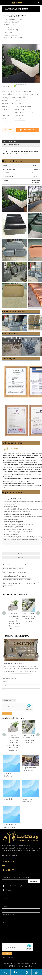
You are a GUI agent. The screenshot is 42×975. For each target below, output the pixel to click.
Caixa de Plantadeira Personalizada (14, 576)
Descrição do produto (11, 141)
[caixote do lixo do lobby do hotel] (30, 788)
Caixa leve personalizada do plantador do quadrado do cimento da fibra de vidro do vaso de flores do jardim (13, 621)
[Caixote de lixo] (11, 788)
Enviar (7, 953)
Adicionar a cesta (29, 130)
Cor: (3, 112)
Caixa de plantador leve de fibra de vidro (16, 579)
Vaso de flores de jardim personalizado (16, 565)
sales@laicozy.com (15, 19)
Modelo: (5, 100)
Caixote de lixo (8, 799)
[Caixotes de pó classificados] (11, 763)
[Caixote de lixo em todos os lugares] (11, 814)
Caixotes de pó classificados (8, 775)
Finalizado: (5, 109)
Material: (4, 106)
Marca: (4, 118)
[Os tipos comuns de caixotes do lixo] (30, 760)
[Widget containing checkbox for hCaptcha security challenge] (17, 707)
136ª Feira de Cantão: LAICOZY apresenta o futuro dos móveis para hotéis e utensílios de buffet (15, 664)
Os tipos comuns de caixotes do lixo (29, 769)
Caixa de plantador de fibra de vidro (15, 572)
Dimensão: (5, 115)
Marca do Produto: (8, 103)
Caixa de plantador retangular (13, 568)
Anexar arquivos (9, 700)
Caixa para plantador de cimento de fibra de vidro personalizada (19, 585)
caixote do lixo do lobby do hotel (28, 800)
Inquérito (8, 130)
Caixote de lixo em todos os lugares (9, 826)
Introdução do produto (11, 145)
